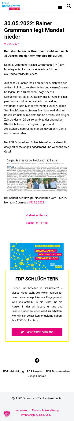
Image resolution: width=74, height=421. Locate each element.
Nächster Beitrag (37, 223)
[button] (60, 7)
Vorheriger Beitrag (37, 215)
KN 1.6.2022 (36, 202)
